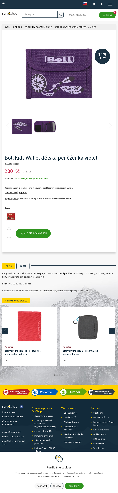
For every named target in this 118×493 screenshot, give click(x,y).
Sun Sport (97, 412)
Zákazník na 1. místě (43, 415)
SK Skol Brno (99, 438)
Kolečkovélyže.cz (101, 429)
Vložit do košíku (35, 233)
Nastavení (42, 486)
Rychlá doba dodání (43, 431)
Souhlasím (74, 486)
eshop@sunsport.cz (11, 432)
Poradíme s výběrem (43, 435)
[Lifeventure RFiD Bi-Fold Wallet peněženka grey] (87, 326)
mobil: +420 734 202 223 (13, 436)
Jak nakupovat (70, 412)
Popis (9, 266)
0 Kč (111, 14)
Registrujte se (11, 198)
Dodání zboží (70, 417)
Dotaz (23, 266)
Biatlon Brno (98, 443)
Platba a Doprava (71, 422)
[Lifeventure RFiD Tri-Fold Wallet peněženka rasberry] (29, 326)
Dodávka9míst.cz (101, 417)
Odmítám (57, 486)
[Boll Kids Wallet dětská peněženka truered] (11, 216)
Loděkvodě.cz (99, 434)
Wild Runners (99, 448)
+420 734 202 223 (77, 15)
